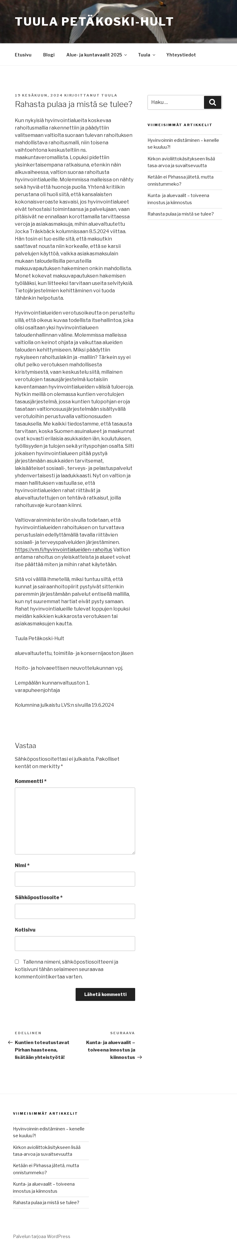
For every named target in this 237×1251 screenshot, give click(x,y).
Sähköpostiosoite (39, 897)
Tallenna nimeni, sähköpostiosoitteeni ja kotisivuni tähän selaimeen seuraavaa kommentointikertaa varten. (66, 969)
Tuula (144, 54)
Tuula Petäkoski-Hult (94, 21)
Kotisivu (25, 930)
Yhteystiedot (181, 54)
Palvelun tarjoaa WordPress (41, 1236)
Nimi (22, 865)
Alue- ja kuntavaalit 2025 (94, 54)
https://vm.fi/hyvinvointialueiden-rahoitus (63, 550)
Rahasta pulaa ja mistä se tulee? (181, 213)
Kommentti (31, 781)
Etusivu (23, 54)
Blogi (49, 54)
